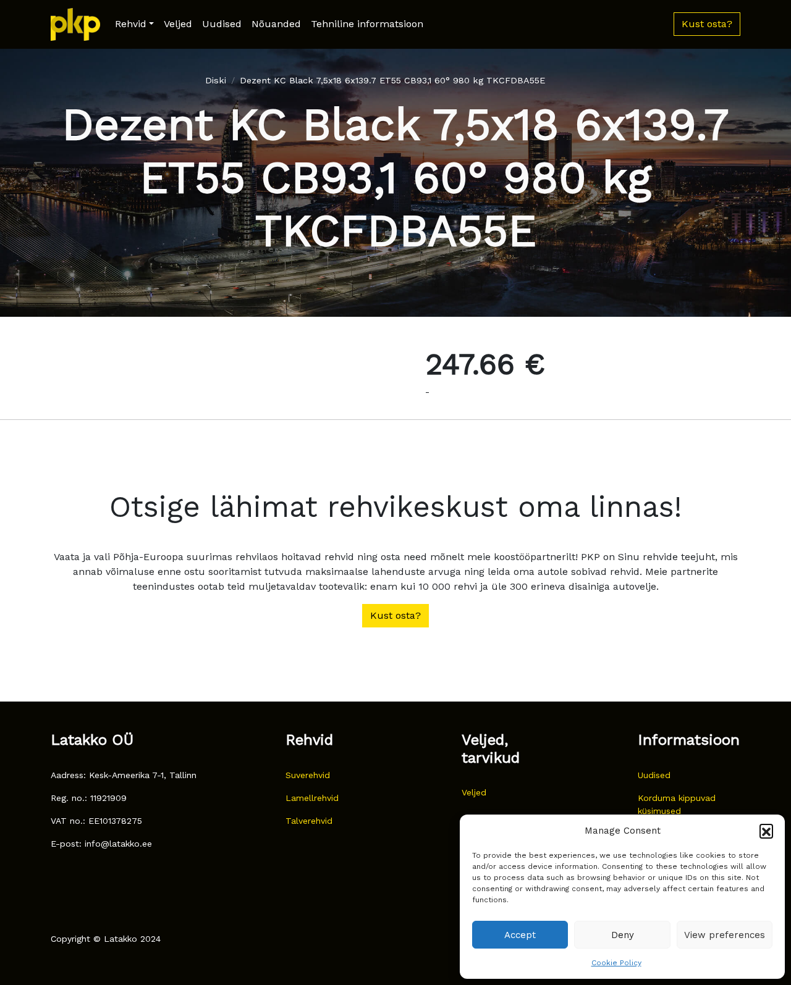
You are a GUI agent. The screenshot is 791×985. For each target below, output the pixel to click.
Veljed (178, 24)
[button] (766, 830)
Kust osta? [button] (707, 24)
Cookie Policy (616, 962)
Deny (622, 935)
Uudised (222, 24)
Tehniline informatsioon (367, 24)
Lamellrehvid (312, 798)
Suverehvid (308, 775)
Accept (520, 935)
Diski (215, 80)
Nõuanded (276, 24)
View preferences (724, 935)
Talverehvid (309, 821)
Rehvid (130, 24)
